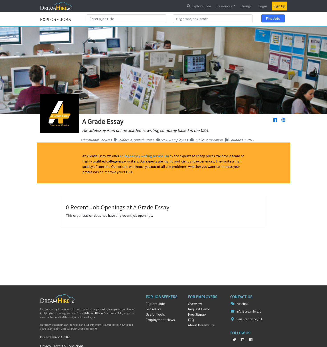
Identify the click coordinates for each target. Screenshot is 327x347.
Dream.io (95, 313)
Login (262, 6)
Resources (224, 6)
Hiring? (245, 6)
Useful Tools (155, 314)
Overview (195, 303)
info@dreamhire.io (248, 311)
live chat (241, 303)
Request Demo (199, 309)
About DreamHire (201, 325)
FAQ (191, 319)
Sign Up (279, 6)
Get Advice (153, 309)
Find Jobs (273, 18)
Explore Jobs (201, 6)
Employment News (160, 319)
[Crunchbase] (283, 120)
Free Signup (197, 314)
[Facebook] (275, 120)
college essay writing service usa (144, 156)
